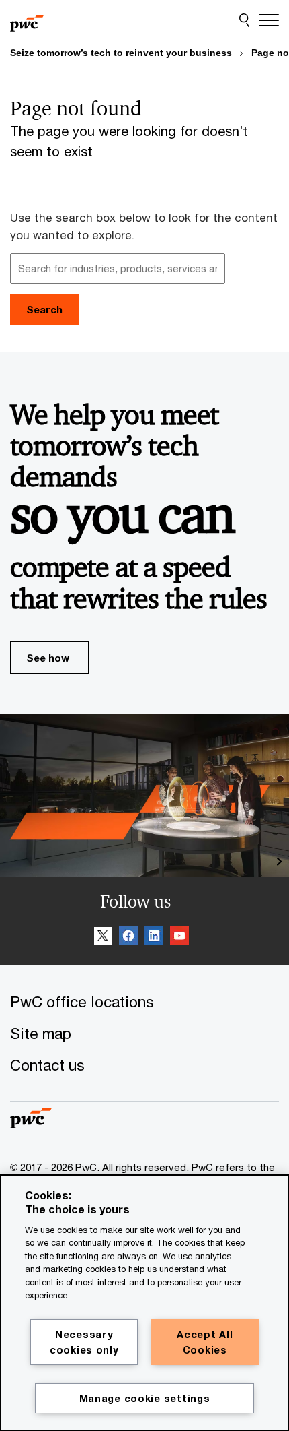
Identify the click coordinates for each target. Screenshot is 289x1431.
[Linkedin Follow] (153, 937)
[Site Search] (244, 20)
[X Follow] (102, 937)
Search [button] (44, 309)
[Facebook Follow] (128, 937)
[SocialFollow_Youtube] (179, 937)
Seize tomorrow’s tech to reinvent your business (121, 52)
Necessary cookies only (84, 1342)
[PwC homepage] (27, 20)
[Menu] (269, 20)
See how (47, 657)
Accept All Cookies (205, 1342)
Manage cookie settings (144, 1398)
